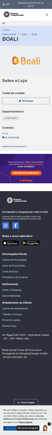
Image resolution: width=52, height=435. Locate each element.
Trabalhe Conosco (12, 314)
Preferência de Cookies (15, 277)
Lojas (24, 34)
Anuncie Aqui (9, 325)
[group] (26, 169)
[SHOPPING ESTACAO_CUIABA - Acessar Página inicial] (13, 15)
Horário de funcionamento (15, 146)
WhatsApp (27, 101)
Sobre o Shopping (11, 290)
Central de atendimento (15, 308)
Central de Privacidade (14, 259)
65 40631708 (11, 137)
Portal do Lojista (11, 320)
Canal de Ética (10, 271)
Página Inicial (9, 34)
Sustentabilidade (11, 295)
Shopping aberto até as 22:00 (34, 4)
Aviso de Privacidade (13, 265)
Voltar (6, 30)
